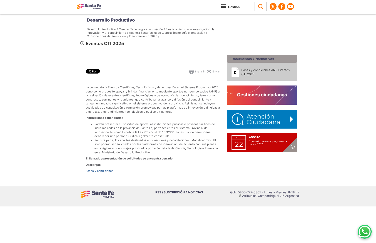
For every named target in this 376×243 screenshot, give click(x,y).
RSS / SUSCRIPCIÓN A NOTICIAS (179, 192)
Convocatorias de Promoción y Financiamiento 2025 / (123, 36)
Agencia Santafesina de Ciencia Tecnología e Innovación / (168, 32)
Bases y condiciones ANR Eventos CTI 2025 (265, 72)
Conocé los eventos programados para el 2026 (268, 143)
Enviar (216, 71)
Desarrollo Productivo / (102, 29)
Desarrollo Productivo (111, 20)
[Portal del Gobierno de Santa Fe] (89, 6)
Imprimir (200, 71)
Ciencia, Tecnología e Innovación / (142, 29)
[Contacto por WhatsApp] (365, 232)
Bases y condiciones (99, 171)
